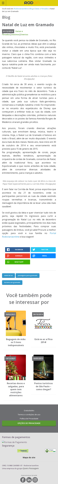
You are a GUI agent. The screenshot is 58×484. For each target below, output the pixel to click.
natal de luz (8, 275)
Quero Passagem (31, 468)
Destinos (15, 34)
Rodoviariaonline (32, 3)
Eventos (24, 34)
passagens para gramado (27, 275)
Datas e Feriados (42, 8)
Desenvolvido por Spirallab (29, 475)
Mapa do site (29, 457)
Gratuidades (29, 410)
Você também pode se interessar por (29, 298)
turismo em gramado (12, 282)
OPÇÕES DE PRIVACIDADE (29, 423)
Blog (31, 8)
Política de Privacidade (29, 418)
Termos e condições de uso (29, 414)
